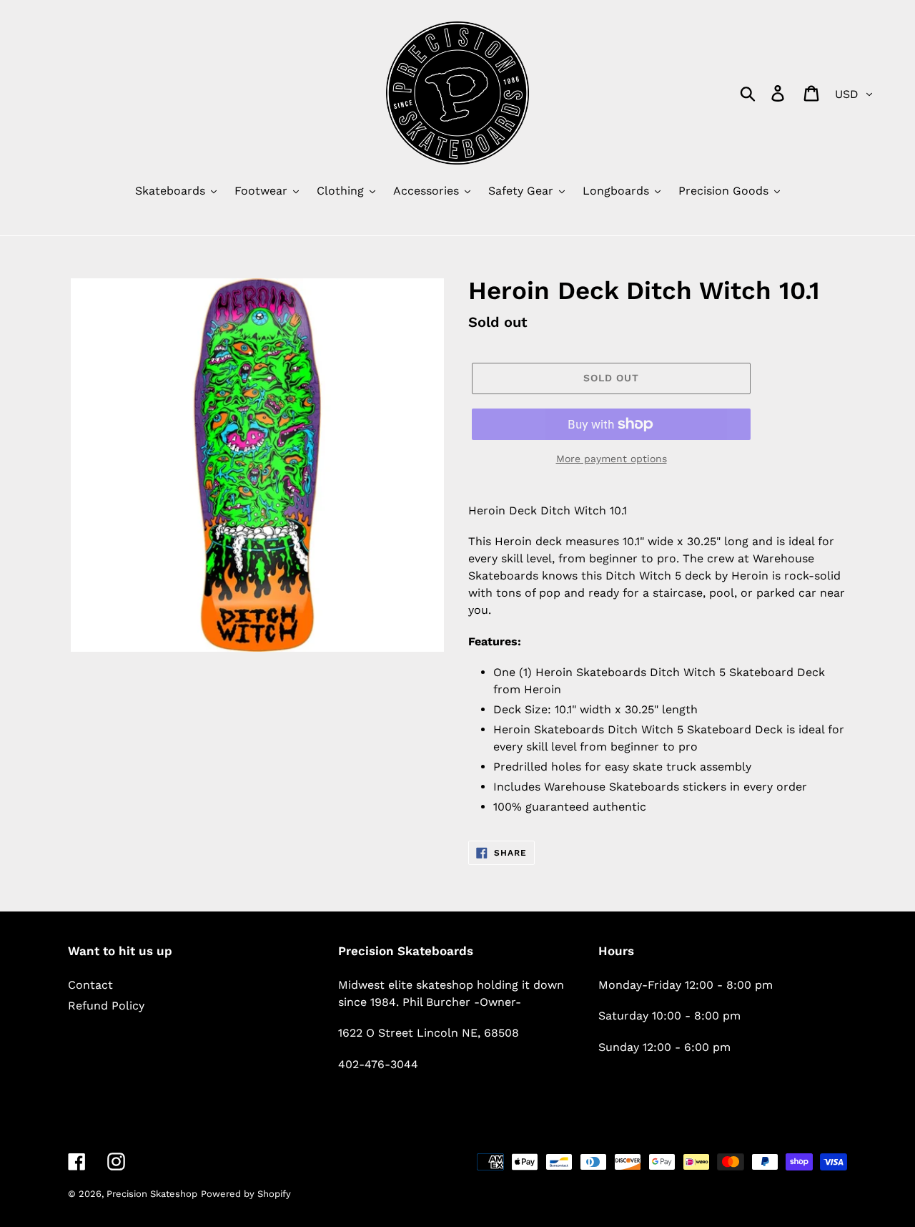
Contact (90, 985)
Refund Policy (106, 1005)
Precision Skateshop (152, 1193)
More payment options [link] (611, 458)
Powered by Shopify (246, 1193)
